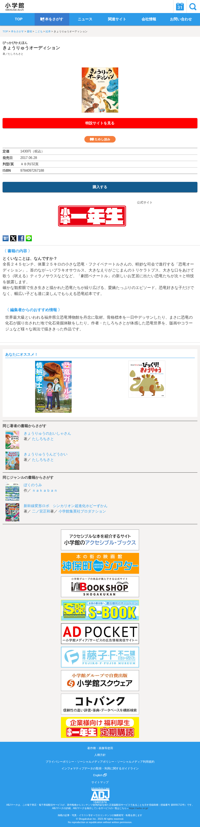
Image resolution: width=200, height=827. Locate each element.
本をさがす (17, 31)
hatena (6, 238)
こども (39, 31)
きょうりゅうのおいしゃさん (47, 433)
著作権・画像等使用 (100, 748)
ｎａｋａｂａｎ (45, 490)
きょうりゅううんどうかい (45, 454)
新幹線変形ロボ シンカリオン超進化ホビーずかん (66, 506)
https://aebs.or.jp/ (138, 808)
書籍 (29, 31)
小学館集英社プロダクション (82, 511)
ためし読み (100, 139)
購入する (100, 187)
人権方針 (100, 754)
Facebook (21, 238)
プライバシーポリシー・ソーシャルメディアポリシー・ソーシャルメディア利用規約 (100, 761)
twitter (13, 238)
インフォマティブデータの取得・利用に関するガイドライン (100, 768)
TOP (5, 31)
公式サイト (144, 202)
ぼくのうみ (33, 485)
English (98, 775)
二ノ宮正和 (41, 511)
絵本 (48, 31)
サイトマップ (100, 782)
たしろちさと (15, 53)
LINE (29, 238)
